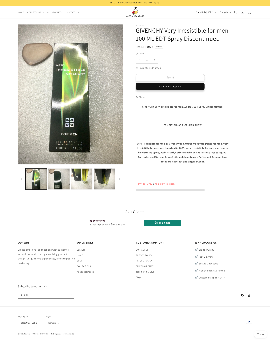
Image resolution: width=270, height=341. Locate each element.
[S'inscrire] (70, 295)
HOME (80, 255)
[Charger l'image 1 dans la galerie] (36, 179)
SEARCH (81, 249)
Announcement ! (85, 271)
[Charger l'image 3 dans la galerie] (81, 179)
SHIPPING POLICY (145, 266)
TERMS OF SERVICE (145, 271)
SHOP (79, 260)
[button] (35, 12)
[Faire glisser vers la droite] (119, 179)
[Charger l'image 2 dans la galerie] (59, 179)
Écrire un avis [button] (162, 222)
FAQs (138, 277)
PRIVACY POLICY (144, 255)
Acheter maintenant (170, 86)
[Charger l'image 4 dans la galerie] (104, 179)
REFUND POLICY (144, 260)
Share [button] (142, 97)
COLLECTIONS (84, 266)
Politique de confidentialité (62, 334)
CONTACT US (142, 249)
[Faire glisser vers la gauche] (21, 179)
